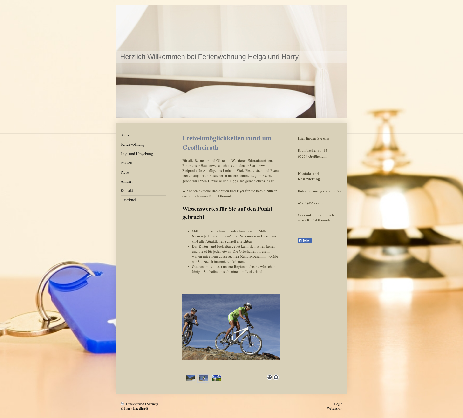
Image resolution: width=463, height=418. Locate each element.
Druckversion (135, 403)
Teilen (306, 240)
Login (338, 403)
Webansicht (334, 408)
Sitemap (152, 403)
